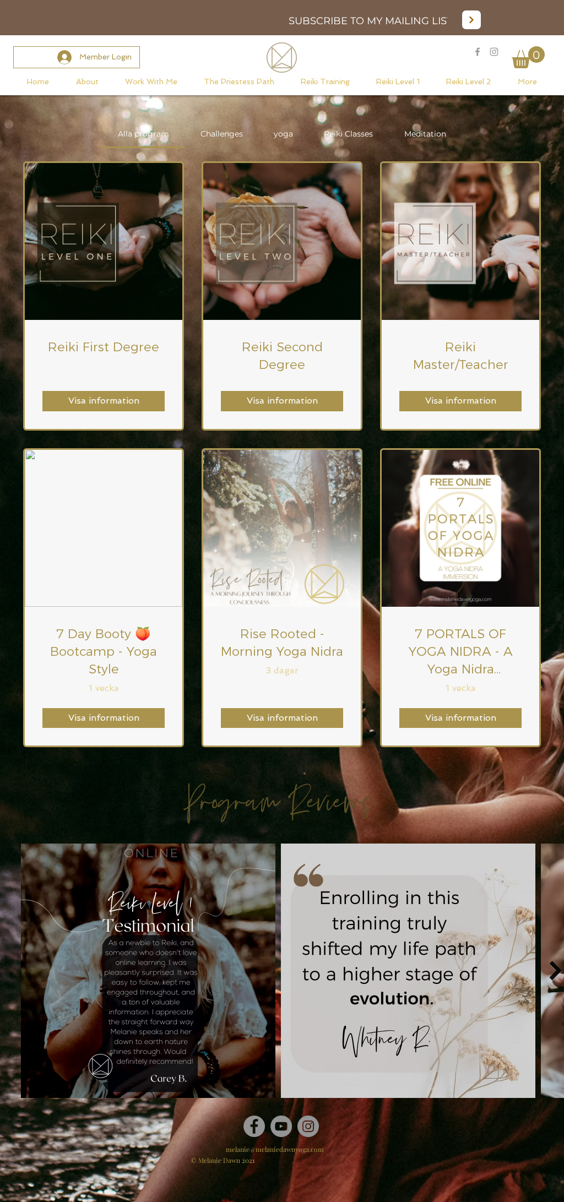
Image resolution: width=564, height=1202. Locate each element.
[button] (528, 57)
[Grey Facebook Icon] (477, 51)
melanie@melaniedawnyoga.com (275, 1149)
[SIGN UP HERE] (471, 19)
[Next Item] (555, 970)
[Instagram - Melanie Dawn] (494, 51)
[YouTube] (281, 1126)
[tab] (143, 133)
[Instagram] (308, 1126)
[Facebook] (254, 1126)
